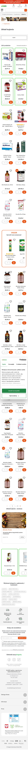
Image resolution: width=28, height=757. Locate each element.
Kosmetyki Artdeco (6, 596)
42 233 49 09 (14, 681)
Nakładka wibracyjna (7, 591)
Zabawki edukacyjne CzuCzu (8, 604)
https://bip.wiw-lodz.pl (11, 733)
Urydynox (4, 599)
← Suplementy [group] (6, 23)
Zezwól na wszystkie (14, 390)
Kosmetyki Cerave (13, 599)
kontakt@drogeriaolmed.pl (14, 688)
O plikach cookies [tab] (21, 364)
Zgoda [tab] (4, 364)
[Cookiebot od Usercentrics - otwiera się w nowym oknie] (19, 360)
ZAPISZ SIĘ (21, 637)
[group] (14, 2)
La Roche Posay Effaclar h (20, 591)
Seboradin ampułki (17, 601)
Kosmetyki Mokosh (6, 601)
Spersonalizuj (13, 395)
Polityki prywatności (18, 650)
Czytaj (22, 537)
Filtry (14, 37)
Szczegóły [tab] (11, 364)
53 (17, 506)
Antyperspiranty (16, 596)
